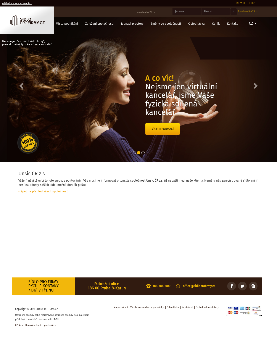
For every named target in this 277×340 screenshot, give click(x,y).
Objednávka (196, 24)
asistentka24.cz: (146, 12)
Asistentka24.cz (248, 11)
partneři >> (50, 325)
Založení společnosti (99, 24)
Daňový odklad (33, 325)
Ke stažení (187, 307)
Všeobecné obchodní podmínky (147, 307)
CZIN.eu (19, 325)
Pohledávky (173, 307)
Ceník (216, 24)
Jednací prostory (132, 24)
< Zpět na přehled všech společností (43, 191)
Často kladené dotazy (207, 307)
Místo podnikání (67, 24)
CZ (251, 23)
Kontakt (232, 24)
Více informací (156, 129)
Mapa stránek (121, 307)
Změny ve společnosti (166, 24)
